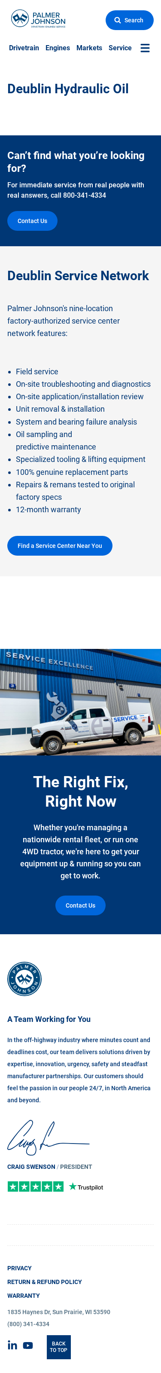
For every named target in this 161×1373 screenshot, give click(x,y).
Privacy (19, 1268)
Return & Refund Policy (44, 1281)
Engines (58, 48)
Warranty (23, 1295)
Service (120, 48)
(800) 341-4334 (28, 1324)
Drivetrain (24, 48)
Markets (89, 48)
